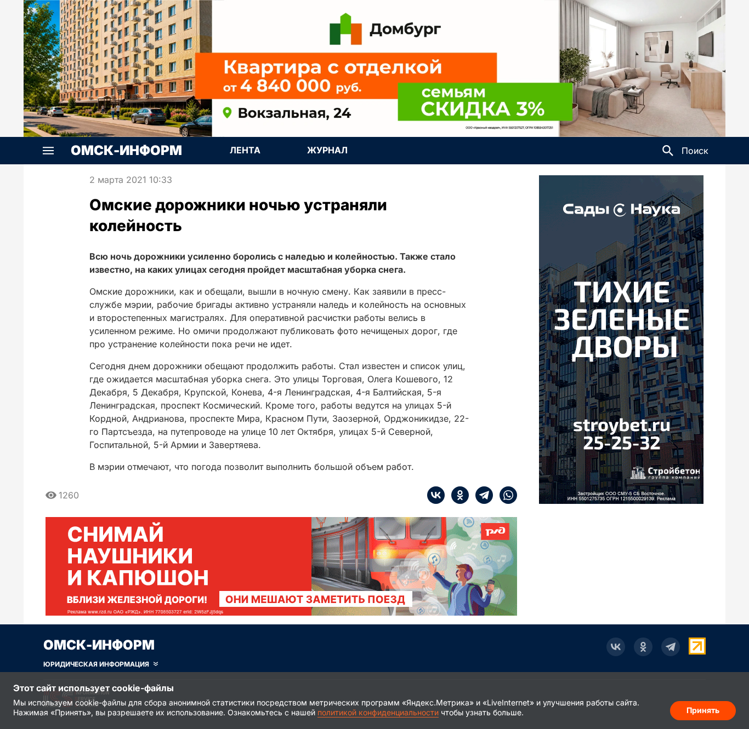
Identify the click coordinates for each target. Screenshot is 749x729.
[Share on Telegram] (481, 495)
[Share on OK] (457, 495)
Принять (702, 710)
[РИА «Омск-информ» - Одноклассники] (643, 647)
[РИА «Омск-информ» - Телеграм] (670, 647)
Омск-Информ (126, 150)
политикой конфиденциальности (378, 712)
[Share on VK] (436, 495)
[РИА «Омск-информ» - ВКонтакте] (615, 647)
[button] (48, 150)
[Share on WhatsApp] (505, 495)
